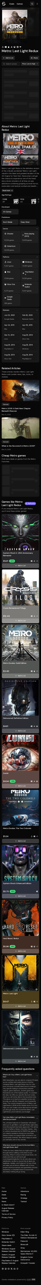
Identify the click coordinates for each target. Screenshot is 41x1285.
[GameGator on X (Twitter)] (12, 1269)
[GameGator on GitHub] (17, 1269)
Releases (6, 310)
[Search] (32, 4)
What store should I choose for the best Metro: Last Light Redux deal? (19, 1146)
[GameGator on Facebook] (6, 1269)
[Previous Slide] (5, 144)
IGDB (29, 1279)
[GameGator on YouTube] (9, 1269)
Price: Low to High (28, 64)
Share (36, 58)
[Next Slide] (35, 144)
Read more (6, 190)
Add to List (9, 58)
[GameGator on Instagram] (3, 1269)
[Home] (4, 4)
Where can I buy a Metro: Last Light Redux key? (17, 1076)
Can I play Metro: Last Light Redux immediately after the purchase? (19, 1118)
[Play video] (20, 144)
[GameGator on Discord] (14, 1269)
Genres (5, 229)
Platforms (6, 257)
